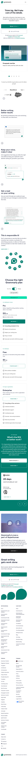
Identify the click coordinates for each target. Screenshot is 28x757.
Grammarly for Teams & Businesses (20, 614)
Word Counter (4, 688)
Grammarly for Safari (4, 627)
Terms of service (19, 685)
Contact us (3, 739)
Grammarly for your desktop (5, 611)
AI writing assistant (20, 630)
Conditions (10, 36)
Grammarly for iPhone (4, 647)
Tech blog (18, 637)
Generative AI (19, 628)
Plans (17, 608)
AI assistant (18, 623)
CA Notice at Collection (20, 38)
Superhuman (20, 661)
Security (18, 694)
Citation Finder (4, 708)
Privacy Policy (17, 36)
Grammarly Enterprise (18, 617)
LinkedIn (4, 748)
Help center (3, 737)
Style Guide (3, 697)
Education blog (19, 639)
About (17, 663)
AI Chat (2, 681)
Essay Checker (4, 674)
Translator (3, 679)
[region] (14, 58)
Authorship (3, 706)
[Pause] (4, 98)
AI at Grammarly (19, 625)
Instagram (4, 743)
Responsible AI (19, 669)
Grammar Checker (5, 661)
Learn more (4, 249)
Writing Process (19, 632)
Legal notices (19, 698)
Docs (2, 608)
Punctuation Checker (3, 723)
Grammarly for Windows (4, 615)
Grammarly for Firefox (4, 631)
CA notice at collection (18, 691)
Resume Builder (4, 715)
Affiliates (18, 676)
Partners (18, 678)
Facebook (4, 741)
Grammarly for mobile (4, 644)
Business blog (19, 641)
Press (17, 673)
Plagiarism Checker (5, 663)
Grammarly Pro (19, 610)
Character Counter (5, 690)
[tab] (9, 76)
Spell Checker (4, 717)
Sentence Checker (5, 720)
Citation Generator (5, 672)
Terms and (20, 35)
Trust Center (18, 680)
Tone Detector (4, 686)
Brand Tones (3, 704)
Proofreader (3, 729)
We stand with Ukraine (19, 666)
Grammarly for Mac (5, 617)
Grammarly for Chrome (4, 624)
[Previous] (20, 504)
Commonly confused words (20, 644)
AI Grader (3, 711)
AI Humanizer (4, 670)
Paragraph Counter (5, 692)
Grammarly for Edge (5, 634)
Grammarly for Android (4, 653)
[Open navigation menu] (25, 2)
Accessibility (18, 696)
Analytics (3, 702)
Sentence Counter (5, 695)
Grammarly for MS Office (5, 637)
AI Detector (3, 667)
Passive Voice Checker (4, 726)
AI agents (3, 665)
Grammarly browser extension (5, 621)
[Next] (25, 504)
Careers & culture (20, 671)
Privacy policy (19, 682)
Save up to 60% (14, 292)
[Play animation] (2, 143)
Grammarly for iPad (5, 650)
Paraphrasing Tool (5, 677)
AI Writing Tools (4, 683)
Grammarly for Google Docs (4, 640)
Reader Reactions (4, 713)
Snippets (3, 699)
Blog (17, 634)
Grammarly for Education (19, 621)
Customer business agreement (20, 688)
